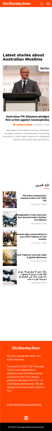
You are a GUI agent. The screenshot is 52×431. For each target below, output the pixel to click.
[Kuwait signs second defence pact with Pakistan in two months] (10, 238)
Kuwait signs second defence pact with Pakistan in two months (31, 237)
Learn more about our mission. (24, 404)
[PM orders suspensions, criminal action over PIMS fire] (10, 199)
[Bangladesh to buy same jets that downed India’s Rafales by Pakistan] (10, 219)
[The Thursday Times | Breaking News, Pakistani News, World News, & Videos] (18, 4)
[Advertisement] (26, 30)
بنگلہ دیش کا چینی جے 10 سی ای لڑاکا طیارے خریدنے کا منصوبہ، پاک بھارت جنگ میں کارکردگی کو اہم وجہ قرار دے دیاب (32, 275)
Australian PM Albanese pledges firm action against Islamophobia (27, 118)
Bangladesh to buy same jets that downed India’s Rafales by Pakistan (31, 217)
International (23, 125)
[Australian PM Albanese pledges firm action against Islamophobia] (26, 88)
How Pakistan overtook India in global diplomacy (31, 256)
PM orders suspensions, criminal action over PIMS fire (33, 198)
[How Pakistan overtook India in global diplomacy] (10, 257)
